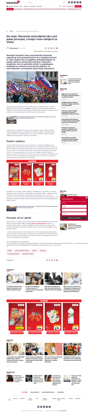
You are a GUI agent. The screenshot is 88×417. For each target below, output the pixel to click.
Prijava (64, 6)
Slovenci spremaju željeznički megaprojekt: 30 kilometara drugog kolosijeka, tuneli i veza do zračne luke (76, 380)
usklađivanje (34, 392)
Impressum (15, 398)
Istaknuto (11, 31)
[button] (58, 173)
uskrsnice (60, 392)
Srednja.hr (71, 398)
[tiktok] (75, 2)
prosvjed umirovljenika (13, 253)
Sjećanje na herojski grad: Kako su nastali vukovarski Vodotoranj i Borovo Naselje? (53, 288)
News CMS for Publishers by (56, 410)
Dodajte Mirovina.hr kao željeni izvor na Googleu (46, 51)
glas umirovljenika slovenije (22, 250)
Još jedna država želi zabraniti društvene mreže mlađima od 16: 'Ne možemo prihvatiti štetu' (38, 379)
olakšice (34, 250)
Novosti (11, 6)
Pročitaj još (11, 372)
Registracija (70, 6)
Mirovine (16, 6)
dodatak (10, 250)
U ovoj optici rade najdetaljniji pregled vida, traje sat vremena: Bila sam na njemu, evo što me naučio (15, 359)
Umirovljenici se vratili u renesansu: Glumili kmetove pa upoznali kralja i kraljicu (70, 139)
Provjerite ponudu (14, 183)
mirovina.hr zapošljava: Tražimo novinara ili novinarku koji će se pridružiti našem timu (34, 289)
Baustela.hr (78, 398)
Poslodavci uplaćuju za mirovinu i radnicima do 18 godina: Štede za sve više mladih (69, 130)
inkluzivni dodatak (48, 392)
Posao (37, 398)
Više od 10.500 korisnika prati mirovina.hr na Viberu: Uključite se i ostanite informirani (53, 359)
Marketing (22, 398)
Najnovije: (10, 9)
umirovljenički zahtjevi (27, 253)
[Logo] (13, 2)
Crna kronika (32, 6)
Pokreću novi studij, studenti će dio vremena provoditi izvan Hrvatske (19, 378)
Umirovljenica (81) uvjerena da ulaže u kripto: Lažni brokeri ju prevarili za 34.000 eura (34, 9)
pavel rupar (43, 250)
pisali (50, 227)
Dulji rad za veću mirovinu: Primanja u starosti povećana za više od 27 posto (70, 95)
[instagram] (72, 2)
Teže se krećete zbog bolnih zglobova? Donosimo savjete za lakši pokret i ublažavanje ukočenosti (34, 359)
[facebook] (77, 2)
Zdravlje (26, 6)
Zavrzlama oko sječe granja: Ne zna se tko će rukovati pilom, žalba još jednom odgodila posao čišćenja (56, 380)
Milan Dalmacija (14, 48)
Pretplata (78, 6)
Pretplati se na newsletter (74, 218)
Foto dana (39, 6)
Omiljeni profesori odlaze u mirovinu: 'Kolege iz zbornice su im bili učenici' (70, 104)
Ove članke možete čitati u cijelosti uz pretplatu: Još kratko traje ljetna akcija (74, 81)
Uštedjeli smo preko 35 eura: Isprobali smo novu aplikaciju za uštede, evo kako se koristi (72, 358)
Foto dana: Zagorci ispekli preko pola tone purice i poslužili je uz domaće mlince (70, 112)
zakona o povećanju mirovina (39, 223)
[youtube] (69, 2)
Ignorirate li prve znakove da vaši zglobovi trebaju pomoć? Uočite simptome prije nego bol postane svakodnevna (72, 289)
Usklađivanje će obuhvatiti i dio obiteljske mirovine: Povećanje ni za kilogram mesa (74, 226)
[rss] (80, 2)
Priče (21, 6)
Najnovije (63, 89)
